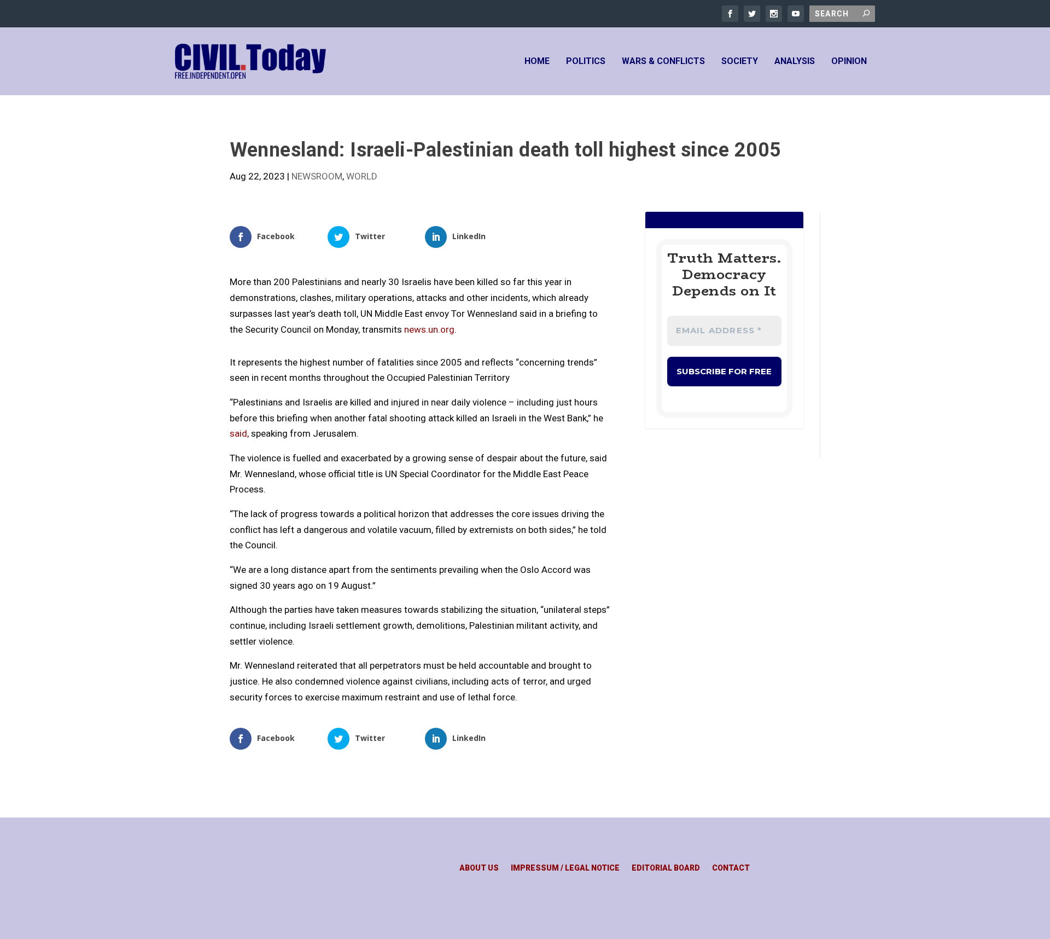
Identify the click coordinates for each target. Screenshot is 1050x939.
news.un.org (429, 329)
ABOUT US (479, 868)
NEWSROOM (316, 176)
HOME (537, 61)
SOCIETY (739, 61)
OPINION (849, 61)
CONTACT (731, 868)
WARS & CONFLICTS (663, 61)
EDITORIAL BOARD (666, 868)
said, (239, 433)
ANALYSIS (794, 61)
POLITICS (585, 61)
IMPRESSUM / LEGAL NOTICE (565, 868)
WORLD (361, 176)
